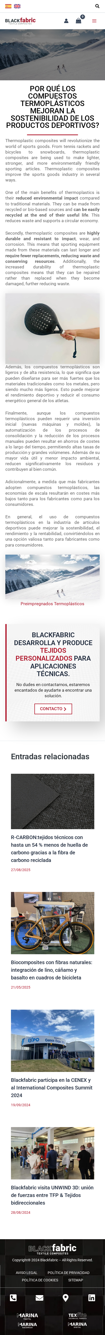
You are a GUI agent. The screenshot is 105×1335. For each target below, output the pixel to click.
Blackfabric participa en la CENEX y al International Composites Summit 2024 (52, 1087)
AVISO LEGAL (26, 1273)
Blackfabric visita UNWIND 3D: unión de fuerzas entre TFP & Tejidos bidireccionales (52, 1195)
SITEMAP (75, 1280)
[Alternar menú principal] (94, 20)
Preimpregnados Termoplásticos (52, 603)
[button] (97, 6)
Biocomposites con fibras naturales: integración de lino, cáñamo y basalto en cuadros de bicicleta (51, 970)
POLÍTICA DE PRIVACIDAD (68, 1273)
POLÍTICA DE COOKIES (40, 1280)
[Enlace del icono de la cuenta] (66, 21)
